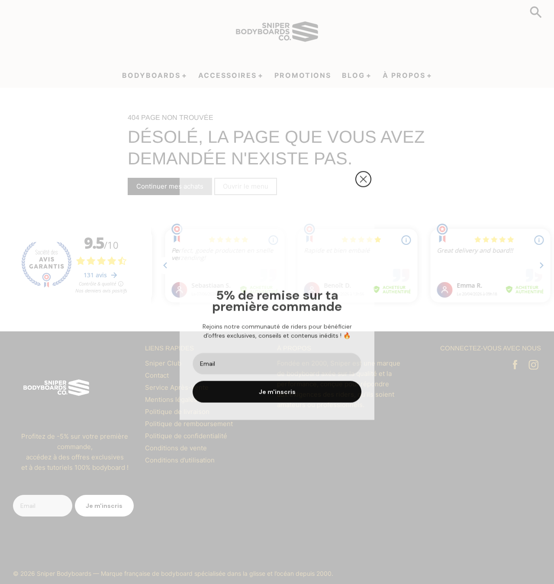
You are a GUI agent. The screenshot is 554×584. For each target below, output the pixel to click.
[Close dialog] (363, 177)
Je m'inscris (277, 390)
